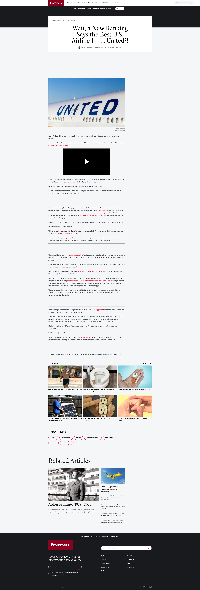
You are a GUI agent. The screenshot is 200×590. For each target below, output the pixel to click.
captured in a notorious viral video (66, 233)
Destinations (71, 2)
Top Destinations (106, 555)
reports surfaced (70, 238)
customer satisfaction (93, 437)
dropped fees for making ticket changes (89, 271)
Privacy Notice (74, 587)
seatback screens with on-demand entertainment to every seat (88, 281)
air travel (53, 437)
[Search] (149, 548)
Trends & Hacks (92, 2)
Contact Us (130, 559)
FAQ (128, 563)
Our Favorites (104, 2)
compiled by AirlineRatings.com (59, 145)
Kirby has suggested (96, 310)
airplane (64, 443)
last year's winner (69, 182)
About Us (129, 555)
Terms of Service (83, 587)
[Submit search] (192, 3)
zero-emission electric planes (99, 213)
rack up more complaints (74, 255)
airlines (78, 437)
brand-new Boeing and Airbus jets (91, 215)
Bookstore (115, 2)
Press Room (130, 567)
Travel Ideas (81, 2)
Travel (74, 443)
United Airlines (66, 437)
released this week (83, 337)
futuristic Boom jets (102, 210)
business (53, 443)
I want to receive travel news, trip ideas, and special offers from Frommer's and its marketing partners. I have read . (66, 574)
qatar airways (109, 437)
